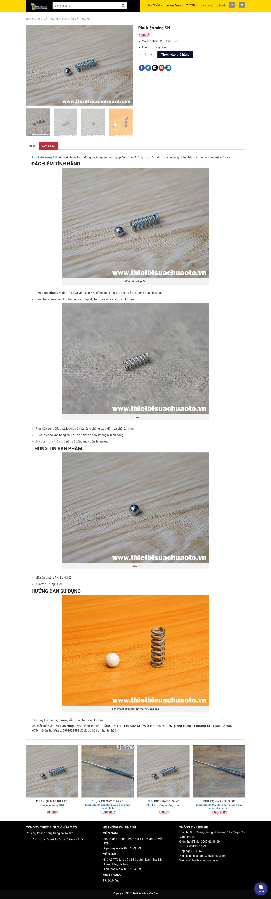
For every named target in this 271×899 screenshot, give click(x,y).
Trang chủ (33, 19)
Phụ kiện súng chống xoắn (163, 805)
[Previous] (32, 65)
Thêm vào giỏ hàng (175, 54)
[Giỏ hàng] (242, 5)
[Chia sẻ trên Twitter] (148, 68)
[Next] (126, 65)
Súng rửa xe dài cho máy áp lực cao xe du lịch (107, 806)
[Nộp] (123, 5)
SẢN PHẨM (153, 5)
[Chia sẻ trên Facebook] (142, 68)
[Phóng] (30, 101)
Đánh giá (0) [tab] (48, 145)
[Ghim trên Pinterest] (162, 68)
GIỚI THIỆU (207, 5)
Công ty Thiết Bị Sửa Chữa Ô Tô (58, 839)
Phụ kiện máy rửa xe (76, 19)
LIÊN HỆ (221, 5)
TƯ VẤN (190, 5)
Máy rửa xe (51, 19)
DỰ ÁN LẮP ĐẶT (174, 5)
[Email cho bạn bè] (155, 68)
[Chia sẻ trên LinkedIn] (168, 68)
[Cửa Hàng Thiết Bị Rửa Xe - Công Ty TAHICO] (39, 6)
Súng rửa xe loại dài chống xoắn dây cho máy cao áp (219, 806)
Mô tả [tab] (32, 145)
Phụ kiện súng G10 (52, 805)
